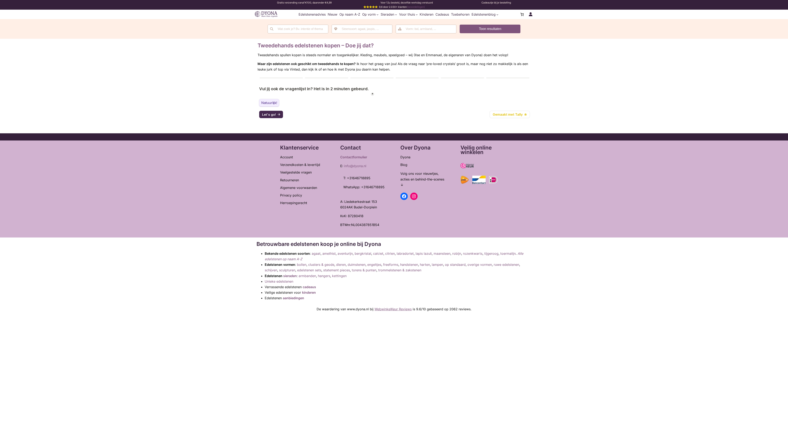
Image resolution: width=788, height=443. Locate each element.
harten (425, 265)
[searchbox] (364, 29)
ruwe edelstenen (506, 265)
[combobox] (362, 29)
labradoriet (405, 253)
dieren (341, 265)
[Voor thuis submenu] (417, 14)
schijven (271, 270)
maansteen (442, 253)
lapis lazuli (424, 253)
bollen (301, 265)
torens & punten (364, 270)
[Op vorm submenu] (378, 14)
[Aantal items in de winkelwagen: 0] (522, 14)
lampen (437, 265)
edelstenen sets (309, 270)
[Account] (531, 14)
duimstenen (356, 265)
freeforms (390, 265)
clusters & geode (321, 265)
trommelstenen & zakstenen (399, 270)
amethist (329, 253)
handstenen (409, 265)
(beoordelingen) (416, 6)
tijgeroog (491, 253)
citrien (390, 253)
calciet (378, 253)
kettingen (339, 276)
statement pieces (336, 270)
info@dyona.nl (355, 166)
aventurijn (345, 253)
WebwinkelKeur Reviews (393, 309)
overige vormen (479, 265)
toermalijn (508, 253)
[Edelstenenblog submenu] (497, 14)
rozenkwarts (472, 253)
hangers (324, 276)
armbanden (307, 276)
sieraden (290, 276)
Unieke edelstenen (279, 281)
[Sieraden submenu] (396, 14)
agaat (316, 253)
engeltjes (374, 265)
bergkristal (363, 253)
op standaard (455, 265)
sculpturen (287, 270)
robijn (456, 253)
